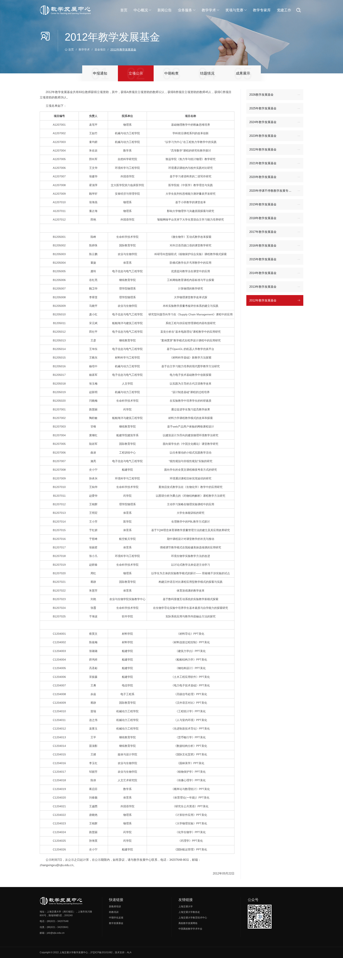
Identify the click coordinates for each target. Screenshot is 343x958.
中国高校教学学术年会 (190, 928)
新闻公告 (164, 10)
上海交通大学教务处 (189, 912)
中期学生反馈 (116, 917)
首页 (123, 10)
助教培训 (114, 912)
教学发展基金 (116, 923)
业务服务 (185, 10)
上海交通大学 (185, 906)
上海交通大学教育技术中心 (192, 917)
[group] (100, 73)
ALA (129, 952)
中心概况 (141, 10)
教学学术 (209, 10)
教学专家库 (262, 10)
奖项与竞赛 (234, 10)
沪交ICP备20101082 (101, 952)
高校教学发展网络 (188, 923)
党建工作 (284, 10)
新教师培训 (115, 906)
